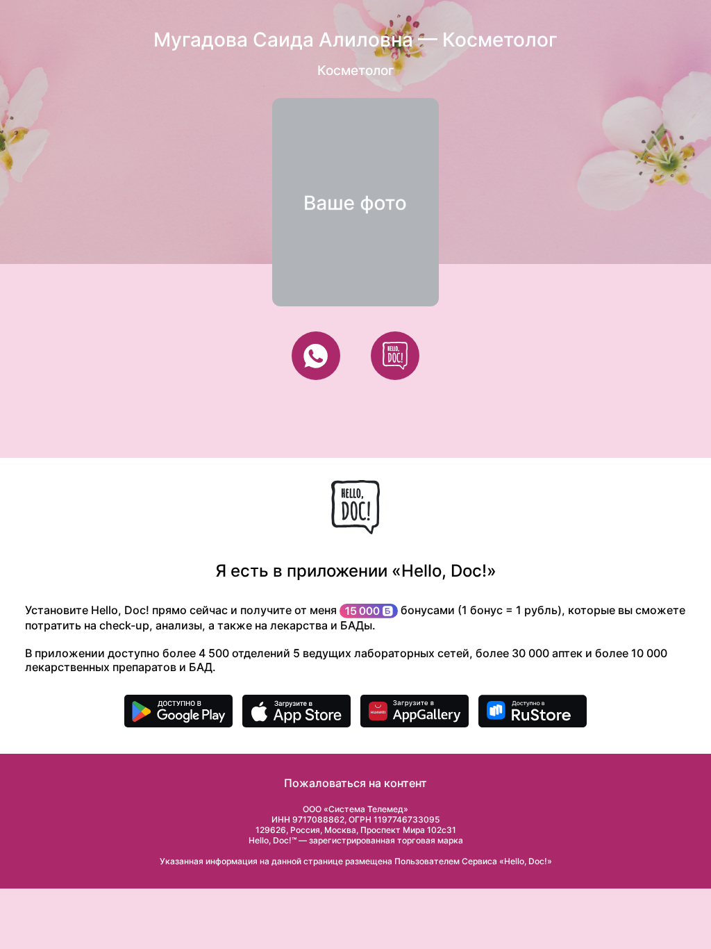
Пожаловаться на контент (355, 783)
